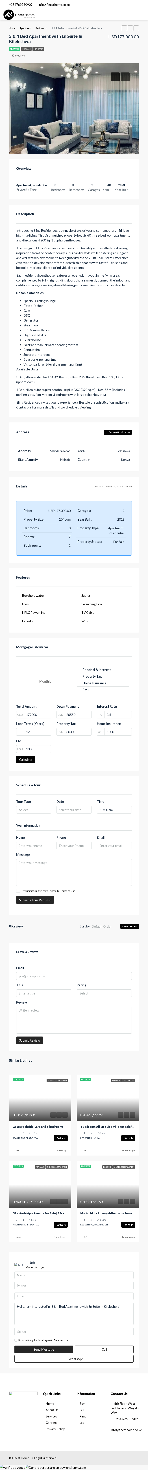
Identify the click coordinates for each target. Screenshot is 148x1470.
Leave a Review (129, 926)
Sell (81, 1410)
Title (19, 985)
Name (20, 837)
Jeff (18, 1150)
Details (61, 1138)
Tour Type (23, 802)
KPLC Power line (33, 612)
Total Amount (26, 706)
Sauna (85, 595)
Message (23, 855)
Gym (25, 604)
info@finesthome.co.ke (126, 1430)
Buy (82, 1404)
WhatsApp (76, 1359)
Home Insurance (109, 724)
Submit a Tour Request (35, 900)
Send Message (44, 1349)
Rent (82, 1416)
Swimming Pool (92, 604)
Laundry (28, 621)
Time (100, 802)
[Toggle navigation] (141, 4)
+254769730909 (126, 1419)
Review (21, 1002)
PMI (19, 741)
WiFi (84, 621)
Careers (51, 1423)
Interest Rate (107, 706)
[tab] (115, 76)
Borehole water (33, 595)
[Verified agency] (12, 1467)
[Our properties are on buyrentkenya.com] (56, 1467)
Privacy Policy (55, 1429)
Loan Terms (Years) (30, 724)
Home (50, 1404)
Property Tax (66, 724)
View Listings (35, 1267)
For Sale (26, 49)
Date (60, 802)
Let (81, 1423)
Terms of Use (67, 890)
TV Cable (87, 612)
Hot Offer (38, 49)
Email (101, 837)
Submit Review (29, 1040)
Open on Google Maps (119, 432)
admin (19, 1237)
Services (51, 1416)
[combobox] (33, 810)
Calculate (25, 760)
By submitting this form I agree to (48, 890)
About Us (52, 1410)
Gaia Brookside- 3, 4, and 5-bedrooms (38, 1126)
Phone (61, 837)
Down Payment (67, 706)
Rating (81, 985)
